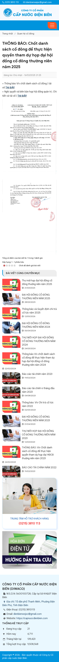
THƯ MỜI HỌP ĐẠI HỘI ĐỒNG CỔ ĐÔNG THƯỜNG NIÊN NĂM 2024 (38, 341)
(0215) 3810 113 (29, 523)
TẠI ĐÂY (10, 87)
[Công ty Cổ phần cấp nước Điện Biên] (27, 12)
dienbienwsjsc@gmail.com (38, 2)
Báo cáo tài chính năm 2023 (37, 374)
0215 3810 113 (11, 2)
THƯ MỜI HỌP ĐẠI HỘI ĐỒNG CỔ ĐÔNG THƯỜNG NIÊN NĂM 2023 (38, 435)
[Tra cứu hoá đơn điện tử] (29, 549)
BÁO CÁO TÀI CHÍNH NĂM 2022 (39, 467)
